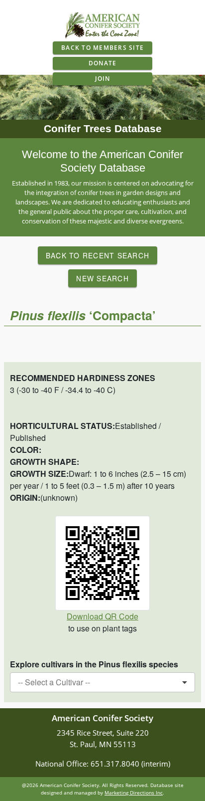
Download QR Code (102, 616)
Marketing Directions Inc (133, 792)
